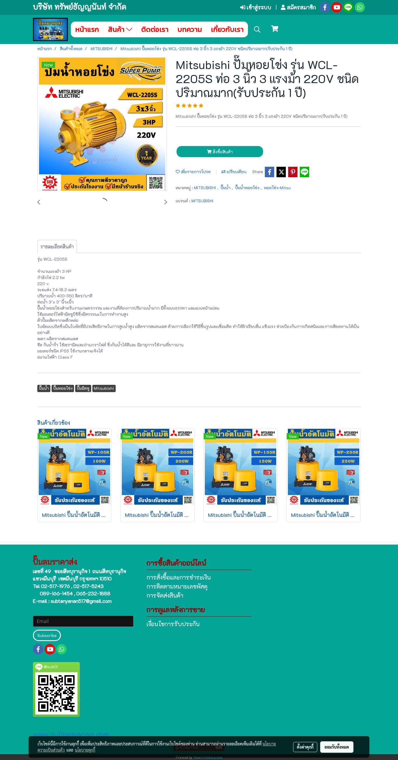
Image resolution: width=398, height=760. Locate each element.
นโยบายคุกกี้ (85, 749)
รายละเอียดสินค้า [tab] (57, 246)
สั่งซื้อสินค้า (222, 152)
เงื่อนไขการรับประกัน (173, 624)
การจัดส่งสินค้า (165, 595)
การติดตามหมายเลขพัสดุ (177, 586)
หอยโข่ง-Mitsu (277, 187)
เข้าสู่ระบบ (258, 7)
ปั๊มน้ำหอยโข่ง (247, 187)
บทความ (189, 29)
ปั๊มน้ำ (226, 187)
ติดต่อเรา (154, 29)
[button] (257, 29)
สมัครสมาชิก (301, 7)
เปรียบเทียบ (236, 171)
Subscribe (47, 635)
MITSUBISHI (205, 187)
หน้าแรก (87, 29)
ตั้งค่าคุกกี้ (305, 747)
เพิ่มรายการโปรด (195, 171)
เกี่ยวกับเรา (227, 29)
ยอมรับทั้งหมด (337, 747)
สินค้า (117, 29)
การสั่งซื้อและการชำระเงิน (179, 577)
